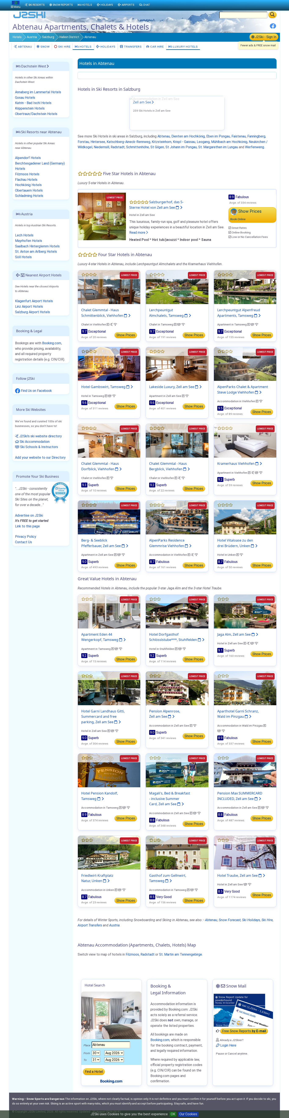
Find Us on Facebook (36, 391)
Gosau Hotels (25, 98)
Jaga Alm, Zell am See (234, 634)
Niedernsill (101, 147)
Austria (32, 37)
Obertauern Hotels (29, 190)
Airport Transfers (90, 925)
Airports (128, 4)
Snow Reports (63, 4)
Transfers (132, 46)
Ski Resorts (36, 4)
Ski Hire (64, 46)
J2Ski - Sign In (265, 37)
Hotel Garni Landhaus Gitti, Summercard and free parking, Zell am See (103, 716)
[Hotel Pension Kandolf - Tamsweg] (109, 770)
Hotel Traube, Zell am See (238, 875)
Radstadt (118, 147)
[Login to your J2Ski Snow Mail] (243, 1010)
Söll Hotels (23, 257)
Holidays (108, 46)
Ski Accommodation (34, 442)
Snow (45, 46)
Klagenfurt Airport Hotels (34, 301)
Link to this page (27, 526)
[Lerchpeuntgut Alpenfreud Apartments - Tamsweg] (245, 287)
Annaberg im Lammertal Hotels (38, 92)
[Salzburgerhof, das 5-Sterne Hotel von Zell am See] (102, 216)
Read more (137, 232)
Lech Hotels (24, 235)
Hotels (17, 37)
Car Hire (156, 46)
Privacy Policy (25, 537)
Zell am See (142, 102)
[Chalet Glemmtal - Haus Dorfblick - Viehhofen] (109, 440)
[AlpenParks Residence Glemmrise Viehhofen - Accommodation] (177, 517)
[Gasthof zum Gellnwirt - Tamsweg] (177, 852)
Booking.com (51, 343)
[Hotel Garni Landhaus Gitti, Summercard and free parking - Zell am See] (109, 688)
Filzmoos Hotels (27, 174)
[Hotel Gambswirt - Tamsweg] (109, 364)
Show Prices (125, 335)
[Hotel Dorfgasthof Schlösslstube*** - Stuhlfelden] (177, 611)
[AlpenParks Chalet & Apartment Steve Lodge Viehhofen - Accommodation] (245, 364)
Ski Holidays (251, 920)
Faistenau (238, 136)
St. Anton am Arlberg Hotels (36, 252)
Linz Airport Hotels (29, 307)
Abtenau (24, 46)
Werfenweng (254, 147)
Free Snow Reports (244, 1031)
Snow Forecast (230, 920)
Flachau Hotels (26, 180)
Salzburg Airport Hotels (32, 312)
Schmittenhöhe (137, 147)
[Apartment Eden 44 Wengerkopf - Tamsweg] (109, 611)
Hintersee (98, 142)
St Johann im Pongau (181, 147)
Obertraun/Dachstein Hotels (36, 114)
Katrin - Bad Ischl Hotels (33, 103)
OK (173, 1114)
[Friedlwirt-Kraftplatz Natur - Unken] (109, 852)
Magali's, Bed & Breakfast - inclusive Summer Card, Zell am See (169, 798)
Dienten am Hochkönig (188, 136)
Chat (146, 4)
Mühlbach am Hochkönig (229, 142)
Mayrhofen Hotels (28, 241)
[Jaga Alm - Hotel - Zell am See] (245, 611)
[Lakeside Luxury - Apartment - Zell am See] (177, 364)
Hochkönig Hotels (28, 185)
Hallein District (69, 37)
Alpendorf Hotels (28, 158)
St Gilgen (157, 147)
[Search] (272, 14)
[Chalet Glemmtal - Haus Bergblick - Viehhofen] (177, 440)
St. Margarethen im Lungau (218, 147)
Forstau (83, 142)
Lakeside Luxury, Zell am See (172, 386)
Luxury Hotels (185, 46)
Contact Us (23, 542)
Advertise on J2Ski (29, 515)
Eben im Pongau (218, 136)
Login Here (227, 1045)
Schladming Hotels (29, 196)
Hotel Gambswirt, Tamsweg (103, 386)
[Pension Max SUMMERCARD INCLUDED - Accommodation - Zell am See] (245, 770)
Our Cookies (188, 1114)
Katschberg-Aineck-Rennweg (128, 142)
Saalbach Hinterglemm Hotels (37, 246)
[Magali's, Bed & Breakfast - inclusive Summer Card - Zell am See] (177, 770)
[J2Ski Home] (29, 18)
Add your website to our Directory (40, 457)
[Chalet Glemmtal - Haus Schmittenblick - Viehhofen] (109, 287)
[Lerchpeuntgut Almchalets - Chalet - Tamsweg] (177, 287)
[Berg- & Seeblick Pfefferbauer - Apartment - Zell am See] (109, 517)
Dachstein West (33, 66)
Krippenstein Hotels (30, 108)
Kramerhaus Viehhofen (236, 463)
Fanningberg (256, 136)
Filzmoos (132, 954)
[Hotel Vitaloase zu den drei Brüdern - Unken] (245, 517)
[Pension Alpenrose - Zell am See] (177, 688)
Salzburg (48, 37)
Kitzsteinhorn (161, 142)
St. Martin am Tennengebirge (180, 954)
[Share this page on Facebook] (273, 27)
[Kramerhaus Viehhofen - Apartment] (245, 440)
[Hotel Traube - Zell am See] (245, 852)
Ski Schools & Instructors (38, 447)
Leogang (203, 142)
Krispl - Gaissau (184, 142)
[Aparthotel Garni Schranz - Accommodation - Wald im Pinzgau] (245, 688)
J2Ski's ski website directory (40, 436)
